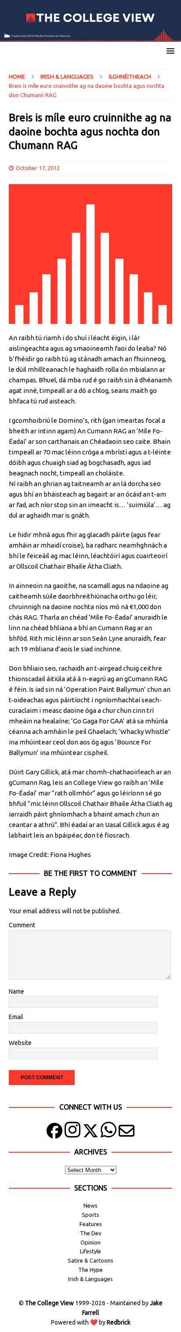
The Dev (90, 1233)
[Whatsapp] (108, 1133)
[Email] (126, 1133)
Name (16, 991)
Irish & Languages (67, 76)
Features (91, 1224)
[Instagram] (72, 1133)
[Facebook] (54, 1133)
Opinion (90, 1242)
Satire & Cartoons (90, 1260)
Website (20, 1042)
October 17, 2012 (38, 168)
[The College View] (90, 36)
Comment (22, 925)
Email (16, 1016)
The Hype (90, 1270)
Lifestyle (90, 1251)
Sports (90, 1215)
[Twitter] (90, 1133)
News (90, 1205)
